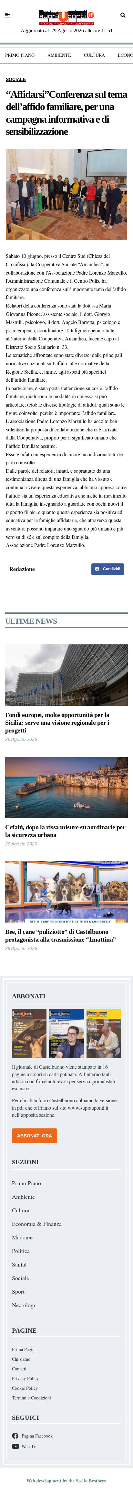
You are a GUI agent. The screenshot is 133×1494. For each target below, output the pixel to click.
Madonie (22, 1237)
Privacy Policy (25, 1378)
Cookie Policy (25, 1388)
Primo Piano (20, 55)
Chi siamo (21, 1359)
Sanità (19, 1264)
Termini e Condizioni (31, 1398)
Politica (21, 1251)
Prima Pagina (24, 1349)
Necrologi (23, 1305)
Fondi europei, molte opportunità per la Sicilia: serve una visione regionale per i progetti (57, 722)
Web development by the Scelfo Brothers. (66, 1480)
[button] (107, 569)
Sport (18, 1291)
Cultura (94, 55)
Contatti (19, 1369)
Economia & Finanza (37, 1223)
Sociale (16, 79)
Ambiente (59, 55)
